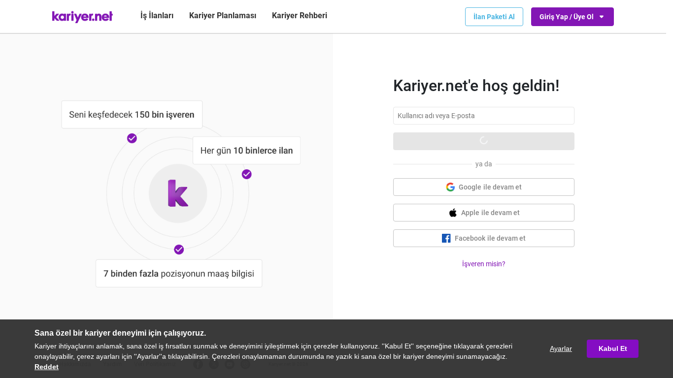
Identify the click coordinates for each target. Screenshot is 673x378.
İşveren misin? (483, 264)
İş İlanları (156, 15)
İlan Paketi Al (494, 17)
